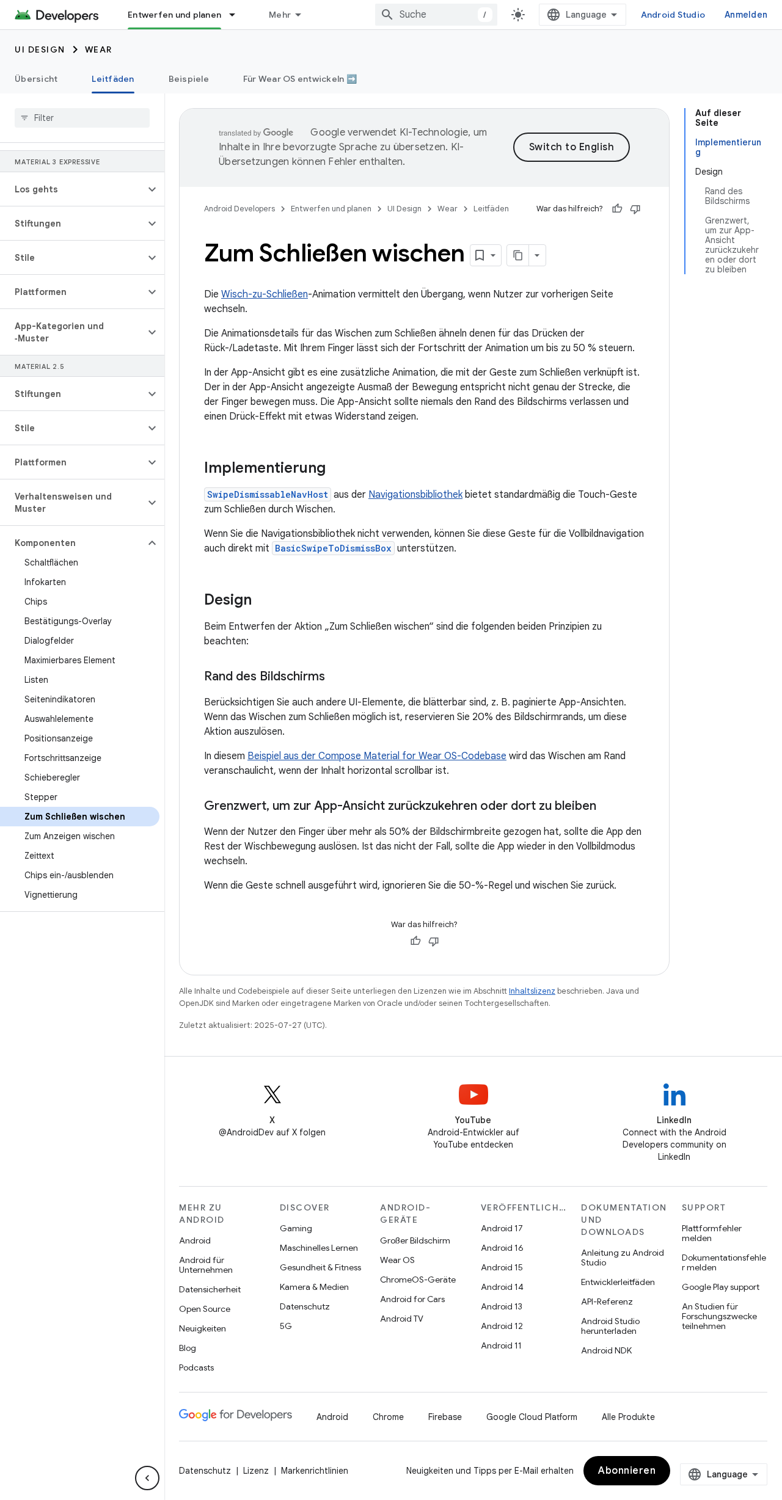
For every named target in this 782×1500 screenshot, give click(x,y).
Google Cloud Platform (531, 1416)
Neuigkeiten (202, 1328)
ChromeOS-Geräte (418, 1279)
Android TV (401, 1318)
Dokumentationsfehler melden (724, 1262)
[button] (72, 189)
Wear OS (397, 1259)
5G (286, 1325)
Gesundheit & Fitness (320, 1267)
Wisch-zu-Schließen (264, 294)
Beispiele (189, 78)
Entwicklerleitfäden (618, 1281)
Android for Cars (412, 1299)
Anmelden (746, 14)
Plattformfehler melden (712, 1233)
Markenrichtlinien (314, 1471)
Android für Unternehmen (206, 1264)
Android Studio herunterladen (610, 1326)
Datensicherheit (210, 1289)
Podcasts (196, 1367)
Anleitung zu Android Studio (622, 1257)
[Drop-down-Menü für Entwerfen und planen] (237, 14)
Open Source (204, 1308)
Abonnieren (627, 1471)
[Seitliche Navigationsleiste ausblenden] (147, 1478)
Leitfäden (113, 78)
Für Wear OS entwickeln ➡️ (300, 78)
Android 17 (502, 1228)
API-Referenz (607, 1301)
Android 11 (501, 1345)
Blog (187, 1347)
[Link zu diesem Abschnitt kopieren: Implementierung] (338, 469)
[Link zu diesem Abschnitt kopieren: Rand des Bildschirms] (337, 677)
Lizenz (256, 1471)
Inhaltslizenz (532, 991)
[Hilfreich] (617, 209)
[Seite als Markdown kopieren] (518, 255)
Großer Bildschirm (415, 1240)
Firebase (445, 1416)
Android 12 (502, 1325)
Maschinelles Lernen (319, 1247)
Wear (98, 49)
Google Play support (720, 1286)
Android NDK (606, 1350)
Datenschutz (305, 1306)
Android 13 (501, 1306)
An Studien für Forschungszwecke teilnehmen (719, 1316)
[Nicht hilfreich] (635, 209)
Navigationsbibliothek (415, 495)
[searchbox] (82, 118)
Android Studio (673, 14)
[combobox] (436, 15)
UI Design (40, 49)
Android (195, 1240)
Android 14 (502, 1286)
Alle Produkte (628, 1416)
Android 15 (502, 1267)
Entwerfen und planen (174, 14)
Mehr (280, 14)
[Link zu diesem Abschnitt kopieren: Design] (264, 601)
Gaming (296, 1228)
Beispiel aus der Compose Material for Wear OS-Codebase (376, 756)
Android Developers (239, 208)
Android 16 (502, 1247)
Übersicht (36, 78)
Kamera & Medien (314, 1286)
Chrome (388, 1416)
